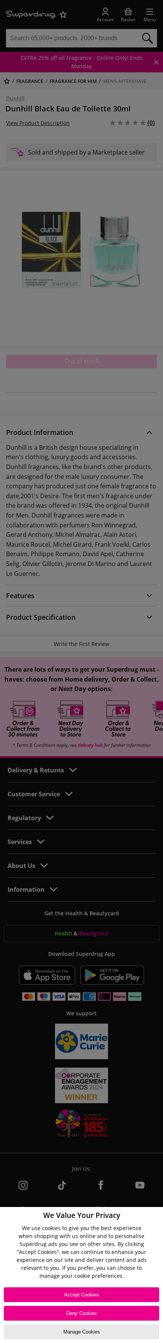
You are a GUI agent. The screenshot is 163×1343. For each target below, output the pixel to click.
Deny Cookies (81, 1313)
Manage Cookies (81, 1332)
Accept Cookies (81, 1295)
